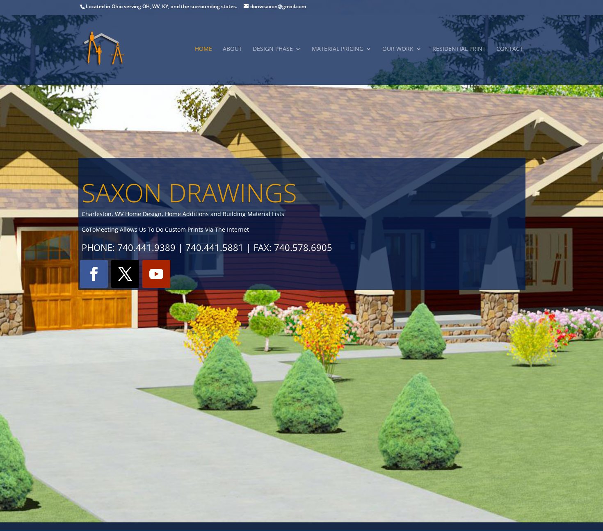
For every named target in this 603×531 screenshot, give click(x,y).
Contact (509, 49)
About (232, 49)
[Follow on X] (125, 274)
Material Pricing (337, 49)
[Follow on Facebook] (94, 274)
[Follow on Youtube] (156, 274)
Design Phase (273, 49)
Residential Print (459, 49)
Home (203, 49)
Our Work (397, 49)
